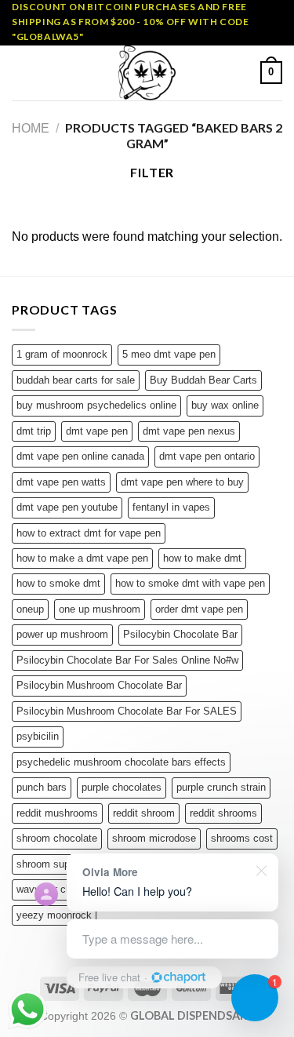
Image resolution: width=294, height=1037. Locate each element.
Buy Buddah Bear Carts (203, 380)
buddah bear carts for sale (75, 380)
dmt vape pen (97, 431)
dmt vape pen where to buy (182, 482)
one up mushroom (99, 609)
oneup (30, 609)
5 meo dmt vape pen (169, 354)
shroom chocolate (56, 838)
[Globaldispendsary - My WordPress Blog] (147, 72)
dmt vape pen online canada (80, 456)
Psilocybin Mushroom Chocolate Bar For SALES (126, 711)
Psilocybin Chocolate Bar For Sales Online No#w (127, 660)
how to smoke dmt (58, 583)
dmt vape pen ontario (207, 456)
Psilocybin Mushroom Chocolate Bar (99, 685)
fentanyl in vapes (171, 507)
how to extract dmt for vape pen (88, 533)
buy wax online (225, 405)
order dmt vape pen (199, 609)
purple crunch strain (221, 787)
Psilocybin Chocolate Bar (180, 634)
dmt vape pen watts (61, 482)
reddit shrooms (223, 813)
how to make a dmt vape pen (82, 558)
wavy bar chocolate (60, 889)
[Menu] (21, 72)
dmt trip (33, 431)
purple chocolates (122, 787)
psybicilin (37, 736)
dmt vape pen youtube (67, 507)
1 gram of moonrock (61, 354)
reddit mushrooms (57, 813)
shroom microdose (154, 838)
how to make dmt (202, 558)
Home (30, 128)
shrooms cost (242, 838)
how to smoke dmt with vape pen (190, 583)
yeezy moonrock (54, 915)
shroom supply (49, 864)
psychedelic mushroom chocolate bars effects (121, 762)
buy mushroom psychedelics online (96, 405)
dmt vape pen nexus (189, 431)
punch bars (41, 787)
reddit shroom (144, 813)
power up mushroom (62, 634)
